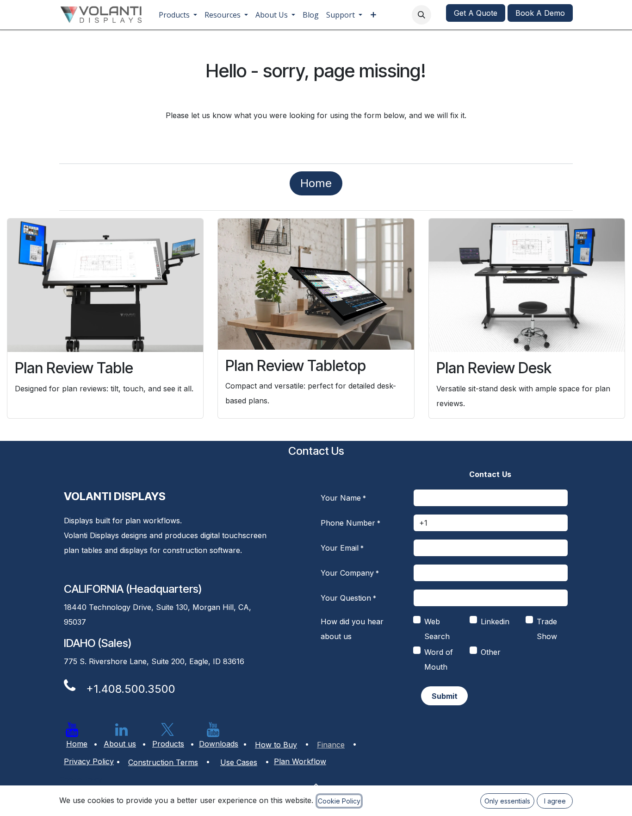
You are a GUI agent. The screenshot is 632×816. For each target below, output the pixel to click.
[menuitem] (178, 15)
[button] (421, 15)
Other (491, 652)
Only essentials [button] (507, 801)
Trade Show (547, 629)
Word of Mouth (438, 659)
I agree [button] (555, 801)
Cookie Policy (81, 779)
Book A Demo (540, 13)
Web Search (437, 629)
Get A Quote (475, 13)
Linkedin (495, 621)
